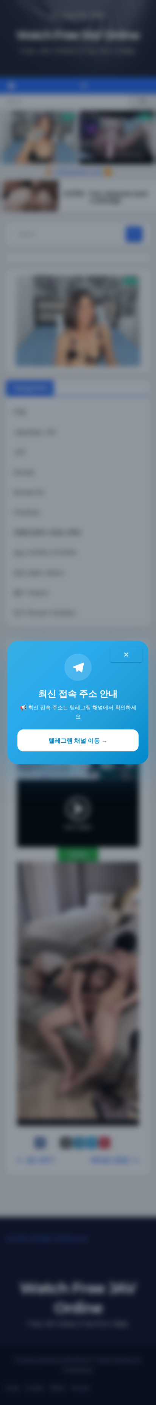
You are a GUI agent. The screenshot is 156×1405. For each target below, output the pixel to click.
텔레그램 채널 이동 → (78, 740)
